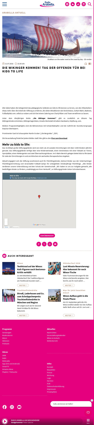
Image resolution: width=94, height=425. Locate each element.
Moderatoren (7, 335)
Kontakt (50, 367)
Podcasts (5, 343)
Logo (49, 378)
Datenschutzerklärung (55, 386)
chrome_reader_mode (89, 63)
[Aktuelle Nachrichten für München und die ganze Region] (67, 4)
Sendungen (6, 332)
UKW (4, 355)
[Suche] (90, 4)
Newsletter (51, 370)
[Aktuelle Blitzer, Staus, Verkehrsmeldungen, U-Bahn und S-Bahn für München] (78, 4)
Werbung (50, 375)
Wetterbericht (52, 341)
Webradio (6, 361)
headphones (85, 63)
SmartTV (5, 366)
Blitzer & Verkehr (53, 338)
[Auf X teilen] (44, 244)
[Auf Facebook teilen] (38, 244)
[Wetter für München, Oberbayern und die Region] (73, 4)
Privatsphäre (52, 392)
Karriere (50, 381)
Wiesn (4, 338)
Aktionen (5, 341)
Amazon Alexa (7, 369)
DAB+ (4, 358)
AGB (48, 383)
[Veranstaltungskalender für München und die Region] (84, 4)
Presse (49, 372)
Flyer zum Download (59, 138)
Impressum (51, 389)
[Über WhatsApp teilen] (49, 244)
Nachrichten (51, 332)
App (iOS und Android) (11, 364)
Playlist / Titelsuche (9, 372)
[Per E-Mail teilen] (55, 244)
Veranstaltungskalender (56, 335)
